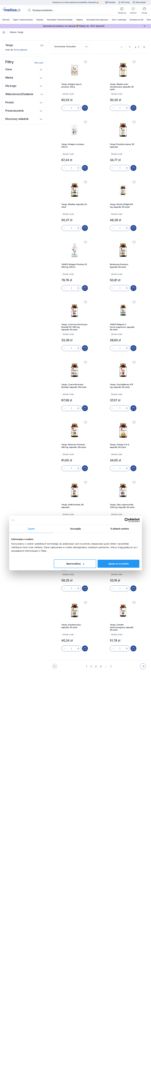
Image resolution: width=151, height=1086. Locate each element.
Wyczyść (38, 62)
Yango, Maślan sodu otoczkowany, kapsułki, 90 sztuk (122, 86)
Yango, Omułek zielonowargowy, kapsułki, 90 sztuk (122, 627)
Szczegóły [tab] (75, 528)
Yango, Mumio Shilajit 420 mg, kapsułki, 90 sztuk (121, 205)
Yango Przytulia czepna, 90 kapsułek (122, 145)
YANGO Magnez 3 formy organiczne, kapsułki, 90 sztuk (122, 327)
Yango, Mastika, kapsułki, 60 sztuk (74, 205)
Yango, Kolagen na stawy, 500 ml (72, 145)
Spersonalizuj (73, 563)
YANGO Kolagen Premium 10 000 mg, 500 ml (74, 265)
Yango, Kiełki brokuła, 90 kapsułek (72, 505)
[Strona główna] (3, 32)
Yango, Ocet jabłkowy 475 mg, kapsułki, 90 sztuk (121, 385)
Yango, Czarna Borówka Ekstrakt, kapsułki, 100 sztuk (73, 385)
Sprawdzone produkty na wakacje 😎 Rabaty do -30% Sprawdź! (74, 26)
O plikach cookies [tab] (119, 528)
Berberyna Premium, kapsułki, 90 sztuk (119, 265)
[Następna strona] (143, 47)
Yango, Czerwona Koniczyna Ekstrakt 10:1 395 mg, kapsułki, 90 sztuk (74, 327)
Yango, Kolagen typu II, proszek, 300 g (71, 85)
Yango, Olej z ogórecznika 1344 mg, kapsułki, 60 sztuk (122, 505)
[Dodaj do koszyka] (85, 108)
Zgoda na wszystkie (118, 563)
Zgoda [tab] (31, 528)
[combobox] (69, 10)
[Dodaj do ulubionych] (85, 62)
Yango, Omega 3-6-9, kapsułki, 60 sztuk (119, 445)
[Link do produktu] (75, 85)
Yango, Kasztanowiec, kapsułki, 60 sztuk (71, 626)
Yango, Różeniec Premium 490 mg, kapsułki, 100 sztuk (73, 445)
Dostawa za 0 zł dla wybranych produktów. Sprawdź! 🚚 (75, 2)
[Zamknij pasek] (144, 26)
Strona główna (20, 49)
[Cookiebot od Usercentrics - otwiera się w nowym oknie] (127, 520)
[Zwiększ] (78, 108)
